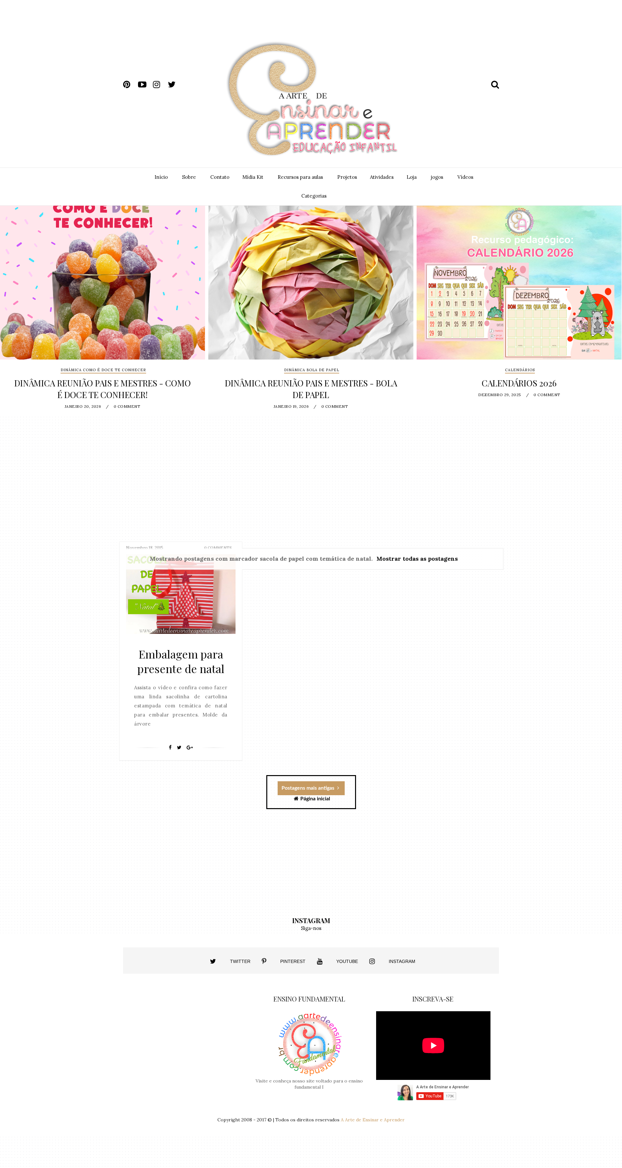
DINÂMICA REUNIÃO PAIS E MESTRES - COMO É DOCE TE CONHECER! (102, 388)
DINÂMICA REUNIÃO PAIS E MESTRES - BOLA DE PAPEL (311, 388)
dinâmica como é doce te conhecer (103, 370)
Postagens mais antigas (309, 788)
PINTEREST (292, 961)
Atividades (382, 177)
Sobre (189, 177)
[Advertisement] (371, 25)
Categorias (314, 196)
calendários (520, 370)
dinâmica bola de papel (311, 370)
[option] (102, 311)
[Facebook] (170, 747)
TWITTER (240, 961)
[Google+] (190, 747)
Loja (412, 177)
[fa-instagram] (160, 84)
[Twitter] (179, 747)
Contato (219, 177)
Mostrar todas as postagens (417, 558)
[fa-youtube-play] (145, 84)
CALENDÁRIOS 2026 (519, 383)
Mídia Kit (252, 177)
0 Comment (127, 406)
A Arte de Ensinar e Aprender (373, 1120)
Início (161, 177)
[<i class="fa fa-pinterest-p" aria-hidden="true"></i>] (264, 961)
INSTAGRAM (402, 961)
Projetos (347, 177)
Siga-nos (311, 928)
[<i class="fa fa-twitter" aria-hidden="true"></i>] (213, 961)
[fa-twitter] (174, 84)
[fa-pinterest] (130, 84)
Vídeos (465, 177)
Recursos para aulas (300, 177)
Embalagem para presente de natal (181, 661)
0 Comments (218, 547)
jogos (437, 177)
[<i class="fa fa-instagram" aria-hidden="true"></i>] (372, 961)
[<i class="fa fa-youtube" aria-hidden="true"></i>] (319, 961)
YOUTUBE (347, 961)
